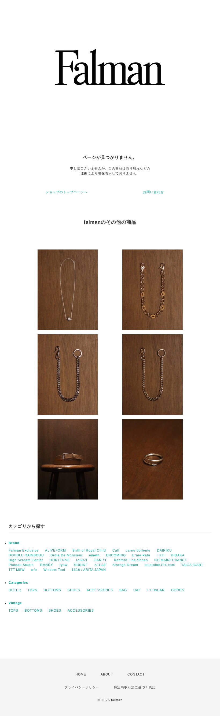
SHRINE (81, 565)
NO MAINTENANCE (170, 560)
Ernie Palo (141, 555)
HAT (136, 590)
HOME (80, 674)
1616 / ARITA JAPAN (89, 570)
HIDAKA (178, 555)
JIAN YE (101, 560)
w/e (34, 570)
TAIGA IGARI (192, 565)
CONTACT (136, 674)
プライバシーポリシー (81, 687)
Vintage (15, 603)
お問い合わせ (153, 192)
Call (115, 550)
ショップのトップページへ (66, 192)
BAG (123, 590)
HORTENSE (60, 560)
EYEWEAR (156, 590)
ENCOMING (116, 555)
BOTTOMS (52, 590)
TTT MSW (17, 570)
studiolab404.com (160, 565)
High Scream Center (26, 560)
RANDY (46, 565)
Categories (18, 583)
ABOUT (107, 674)
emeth (94, 555)
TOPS (32, 590)
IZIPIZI (81, 560)
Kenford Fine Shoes (131, 560)
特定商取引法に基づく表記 (135, 687)
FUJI (160, 555)
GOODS (177, 590)
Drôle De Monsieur (66, 555)
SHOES (74, 590)
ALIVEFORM (55, 550)
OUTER (15, 590)
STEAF (100, 565)
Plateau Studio (21, 565)
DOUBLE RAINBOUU (26, 555)
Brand (14, 543)
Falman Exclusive (24, 550)
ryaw (64, 565)
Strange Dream (125, 565)
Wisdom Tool (54, 570)
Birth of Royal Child (89, 550)
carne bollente (138, 550)
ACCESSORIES (100, 590)
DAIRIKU (164, 550)
